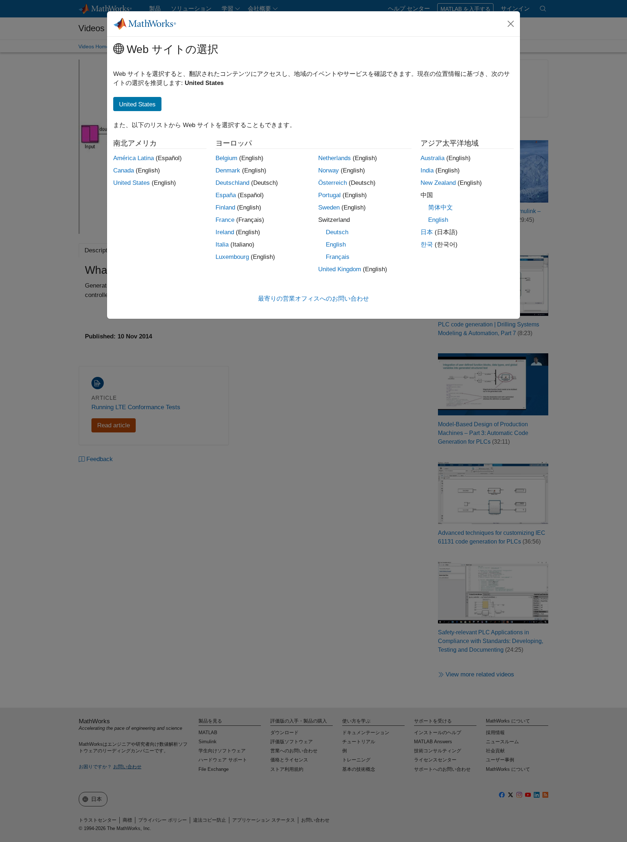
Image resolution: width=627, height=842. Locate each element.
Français (337, 256)
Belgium (226, 158)
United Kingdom (339, 269)
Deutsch (337, 232)
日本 (427, 232)
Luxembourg (232, 256)
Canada (123, 170)
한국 (427, 244)
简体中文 (440, 207)
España (226, 195)
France (225, 219)
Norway (328, 170)
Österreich (332, 182)
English (336, 244)
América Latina (133, 158)
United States (131, 182)
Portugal (329, 195)
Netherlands (334, 158)
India (427, 170)
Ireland (225, 232)
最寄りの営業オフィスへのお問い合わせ (313, 298)
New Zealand (438, 182)
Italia (222, 244)
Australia (432, 158)
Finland (225, 207)
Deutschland (232, 182)
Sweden (329, 207)
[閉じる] (511, 23)
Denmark (228, 170)
